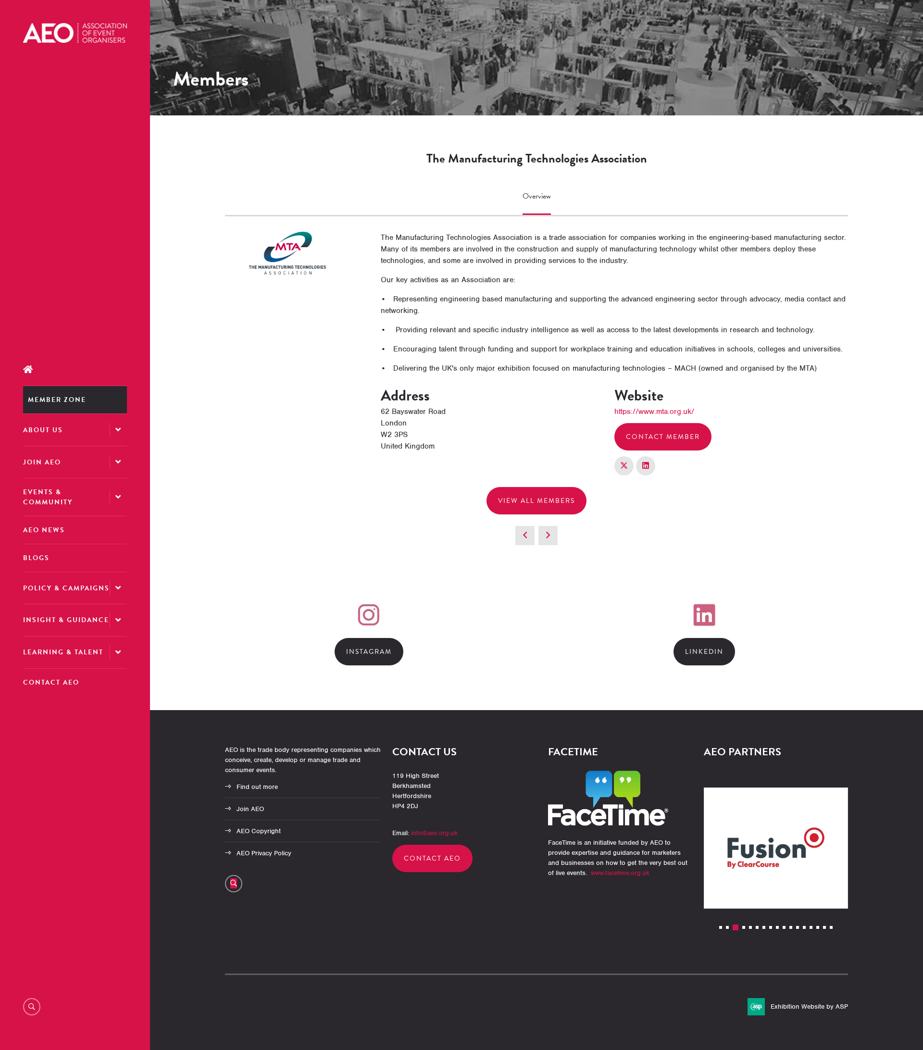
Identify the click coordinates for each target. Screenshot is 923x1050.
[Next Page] (548, 535)
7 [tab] (763, 927)
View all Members (536, 501)
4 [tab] (743, 927)
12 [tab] (797, 927)
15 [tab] (817, 927)
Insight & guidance (66, 620)
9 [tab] (777, 927)
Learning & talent (63, 652)
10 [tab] (784, 927)
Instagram (369, 652)
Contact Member (663, 437)
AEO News (44, 530)
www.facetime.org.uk (620, 873)
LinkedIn (704, 652)
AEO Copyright (259, 831)
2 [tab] (727, 927)
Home (75, 370)
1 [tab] (720, 927)
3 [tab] (735, 927)
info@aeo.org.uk (434, 833)
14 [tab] (811, 927)
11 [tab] (790, 927)
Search (31, 1006)
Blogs (36, 558)
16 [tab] (824, 927)
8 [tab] (770, 927)
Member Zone (57, 400)
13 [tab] (804, 927)
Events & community (48, 497)
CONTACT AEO (432, 858)
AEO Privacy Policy (264, 853)
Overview (537, 196)
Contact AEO (51, 682)
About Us (43, 430)
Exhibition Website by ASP (809, 1006)
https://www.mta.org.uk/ (654, 411)
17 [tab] (831, 927)
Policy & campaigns (66, 588)
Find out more (257, 787)
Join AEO (42, 462)
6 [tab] (757, 927)
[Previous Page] (525, 535)
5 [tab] (750, 927)
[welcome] (75, 40)
